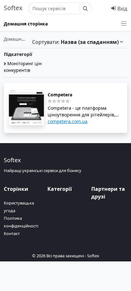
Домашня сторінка (26, 24)
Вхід (121, 8)
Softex (13, 7)
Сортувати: (75, 41)
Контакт (12, 233)
